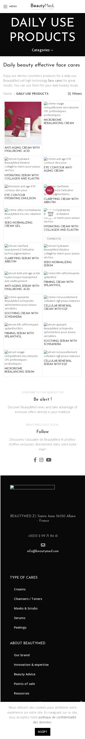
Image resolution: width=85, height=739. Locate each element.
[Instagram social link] (41, 459)
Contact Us (54, 238)
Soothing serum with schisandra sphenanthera (60, 344)
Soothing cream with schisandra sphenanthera (21, 316)
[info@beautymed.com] (43, 545)
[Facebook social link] (35, 459)
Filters (77, 94)
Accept (42, 732)
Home (8, 93)
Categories (41, 50)
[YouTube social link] (49, 459)
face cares (55, 80)
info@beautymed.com (43, 551)
